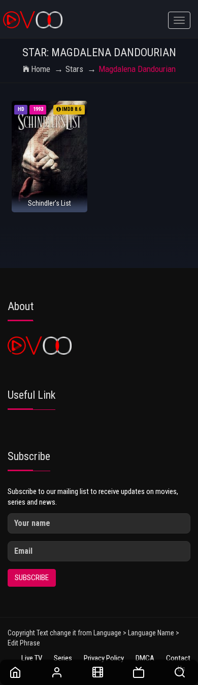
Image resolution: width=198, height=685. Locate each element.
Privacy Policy (104, 658)
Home (40, 69)
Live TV (31, 658)
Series (63, 658)
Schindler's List (49, 203)
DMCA (145, 658)
